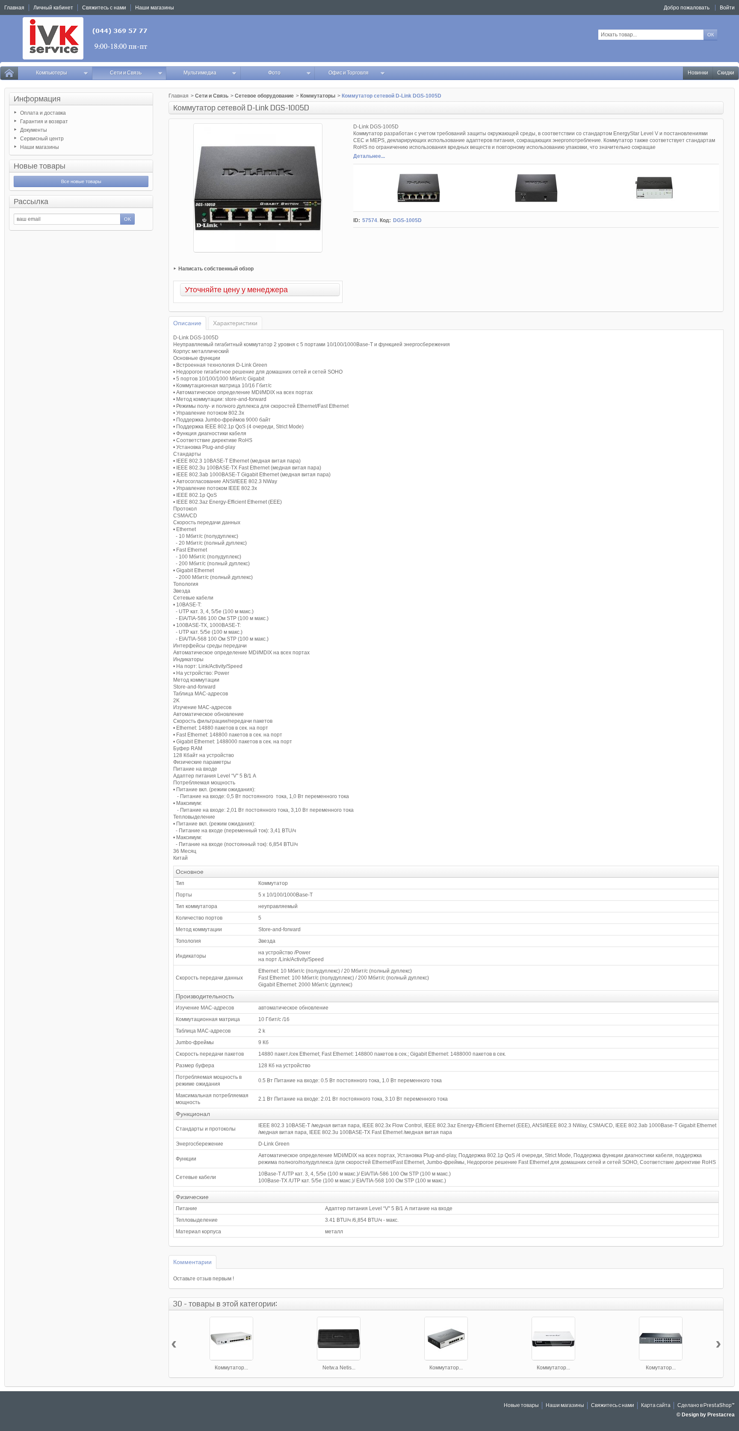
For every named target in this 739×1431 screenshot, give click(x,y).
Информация (37, 98)
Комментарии (192, 1262)
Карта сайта (656, 1405)
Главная (178, 96)
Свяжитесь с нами (612, 1405)
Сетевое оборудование (264, 96)
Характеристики (235, 323)
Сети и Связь (126, 73)
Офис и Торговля (348, 73)
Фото (274, 73)
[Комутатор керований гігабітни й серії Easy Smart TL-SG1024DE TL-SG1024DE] (660, 1338)
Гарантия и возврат (44, 122)
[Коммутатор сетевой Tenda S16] (553, 1338)
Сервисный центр (42, 139)
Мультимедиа (199, 73)
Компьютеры (51, 73)
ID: (356, 220)
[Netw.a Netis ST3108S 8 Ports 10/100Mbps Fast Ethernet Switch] (338, 1338)
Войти (727, 8)
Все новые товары (81, 181)
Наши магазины (39, 147)
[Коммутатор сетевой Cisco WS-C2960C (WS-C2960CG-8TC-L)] (231, 1338)
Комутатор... (661, 1368)
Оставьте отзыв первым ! (203, 1279)
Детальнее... (369, 156)
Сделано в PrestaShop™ (706, 1405)
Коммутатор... (231, 1368)
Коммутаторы (317, 96)
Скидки (725, 73)
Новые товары (39, 166)
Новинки (698, 73)
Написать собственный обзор (216, 269)
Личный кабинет (53, 8)
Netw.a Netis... (338, 1368)
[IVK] (86, 38)
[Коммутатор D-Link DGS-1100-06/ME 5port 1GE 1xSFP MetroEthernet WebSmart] (446, 1338)
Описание (187, 323)
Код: (385, 220)
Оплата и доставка (43, 113)
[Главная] (9, 73)
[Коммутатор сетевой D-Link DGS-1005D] (418, 187)
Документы (33, 130)
